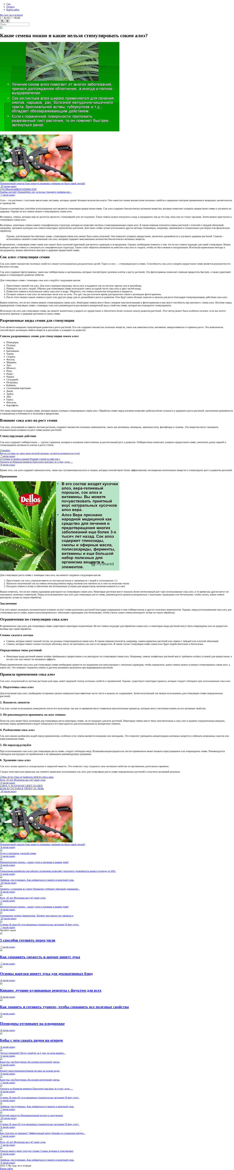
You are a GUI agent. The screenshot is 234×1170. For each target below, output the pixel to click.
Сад (8, 4)
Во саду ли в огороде (11, 15)
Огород (10, 6)
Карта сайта (12, 9)
